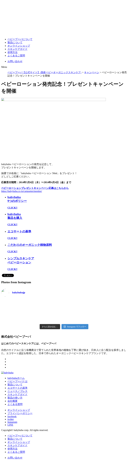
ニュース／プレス (17, 391)
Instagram (12, 422)
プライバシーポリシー (19, 413)
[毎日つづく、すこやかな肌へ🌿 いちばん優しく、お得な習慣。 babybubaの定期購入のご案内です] (117, 305)
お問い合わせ (14, 61)
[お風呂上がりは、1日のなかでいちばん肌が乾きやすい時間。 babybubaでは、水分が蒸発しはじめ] (96, 316)
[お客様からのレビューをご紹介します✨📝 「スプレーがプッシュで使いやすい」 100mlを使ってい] (96, 305)
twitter (10, 419)
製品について (14, 42)
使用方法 (12, 52)
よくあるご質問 (16, 55)
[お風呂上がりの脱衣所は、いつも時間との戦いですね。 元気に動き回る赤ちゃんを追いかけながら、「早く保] (117, 316)
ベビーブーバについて (19, 39)
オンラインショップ (18, 45)
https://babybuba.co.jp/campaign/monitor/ (21, 191)
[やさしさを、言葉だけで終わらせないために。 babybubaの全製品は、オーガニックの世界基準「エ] (74, 316)
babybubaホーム (16, 378)
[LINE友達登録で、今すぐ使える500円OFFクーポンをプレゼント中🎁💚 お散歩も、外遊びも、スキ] (74, 305)
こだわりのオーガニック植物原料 (29, 244)
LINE (10, 425)
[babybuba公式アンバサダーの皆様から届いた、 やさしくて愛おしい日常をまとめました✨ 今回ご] (32, 316)
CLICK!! (12, 207)
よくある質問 (14, 404)
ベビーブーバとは (17, 381)
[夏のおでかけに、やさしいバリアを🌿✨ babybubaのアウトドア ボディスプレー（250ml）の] (53, 305)
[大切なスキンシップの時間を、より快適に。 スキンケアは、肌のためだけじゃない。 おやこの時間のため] (32, 305)
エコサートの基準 (19, 231)
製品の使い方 (14, 397)
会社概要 (12, 401)
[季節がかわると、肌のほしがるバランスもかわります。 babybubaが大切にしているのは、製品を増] (10, 305)
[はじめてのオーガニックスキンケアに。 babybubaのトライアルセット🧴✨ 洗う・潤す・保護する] (10, 316)
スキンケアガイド (17, 49)
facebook (12, 416)
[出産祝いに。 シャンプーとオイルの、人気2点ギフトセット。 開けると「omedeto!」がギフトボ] (53, 316)
